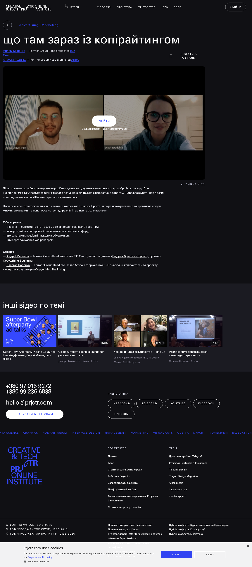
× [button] (247, 546)
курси (188, 432)
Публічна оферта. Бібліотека (186, 534)
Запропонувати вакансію (123, 482)
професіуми (207, 432)
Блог (179, 4)
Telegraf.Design (178, 469)
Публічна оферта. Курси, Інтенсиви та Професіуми (198, 525)
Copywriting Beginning (18, 260)
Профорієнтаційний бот (122, 489)
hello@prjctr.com (29, 402)
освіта (172, 432)
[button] (90, 561)
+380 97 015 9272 (28, 386)
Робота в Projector (119, 476)
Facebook (206, 403)
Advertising (28, 25)
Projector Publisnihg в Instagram (188, 463)
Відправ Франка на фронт (129, 256)
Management (104, 432)
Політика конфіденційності (123, 529)
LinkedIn (121, 414)
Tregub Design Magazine (183, 476)
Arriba (75, 59)
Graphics (20, 432)
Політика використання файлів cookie (130, 525)
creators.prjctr (177, 496)
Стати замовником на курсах (125, 469)
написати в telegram (34, 414)
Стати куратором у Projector (125, 507)
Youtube (178, 403)
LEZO (166, 4)
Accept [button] (176, 554)
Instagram (122, 403)
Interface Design (75, 432)
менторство (148, 4)
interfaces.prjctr (178, 489)
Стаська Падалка (14, 59)
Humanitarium (44, 432)
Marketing (49, 25)
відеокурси (231, 432)
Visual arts (152, 432)
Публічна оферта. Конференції (187, 529)
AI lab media (176, 482)
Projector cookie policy (40, 557)
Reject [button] (210, 554)
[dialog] (126, 554)
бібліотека (126, 4)
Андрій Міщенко (14, 50)
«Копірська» (11, 269)
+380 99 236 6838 (28, 391)
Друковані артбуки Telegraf (185, 456)
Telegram (149, 403)
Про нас (113, 456)
